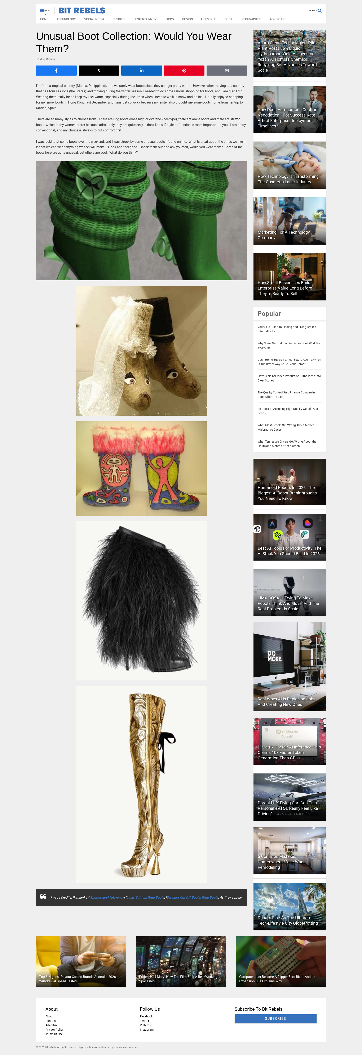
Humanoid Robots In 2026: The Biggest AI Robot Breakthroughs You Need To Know (287, 493)
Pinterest (146, 1025)
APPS (170, 19)
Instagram (147, 1029)
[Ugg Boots (210, 897)
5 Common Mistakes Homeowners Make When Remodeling (282, 862)
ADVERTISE (278, 19)
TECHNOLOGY (66, 19)
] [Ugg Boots (155, 897)
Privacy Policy (54, 1029)
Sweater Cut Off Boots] (184, 897)
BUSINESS (119, 19)
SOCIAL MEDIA (94, 19)
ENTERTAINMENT (146, 19)
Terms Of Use (54, 1034)
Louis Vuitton (136, 897)
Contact (50, 1020)
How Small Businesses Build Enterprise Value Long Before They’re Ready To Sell (285, 288)
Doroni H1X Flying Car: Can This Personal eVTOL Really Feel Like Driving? (288, 808)
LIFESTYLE (208, 19)
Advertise (51, 1025)
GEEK (228, 19)
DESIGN (187, 19)
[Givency (117, 897)
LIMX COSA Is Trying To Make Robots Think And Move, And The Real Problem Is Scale (288, 603)
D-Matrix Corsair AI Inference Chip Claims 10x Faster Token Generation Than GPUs (289, 752)
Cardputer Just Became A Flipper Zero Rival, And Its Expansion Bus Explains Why (277, 979)
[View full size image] (141, 220)
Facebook (146, 1016)
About (49, 1016)
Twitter (144, 1020)
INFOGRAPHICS (251, 19)
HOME (44, 19)
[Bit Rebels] (79, 12)
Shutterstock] (100, 897)
